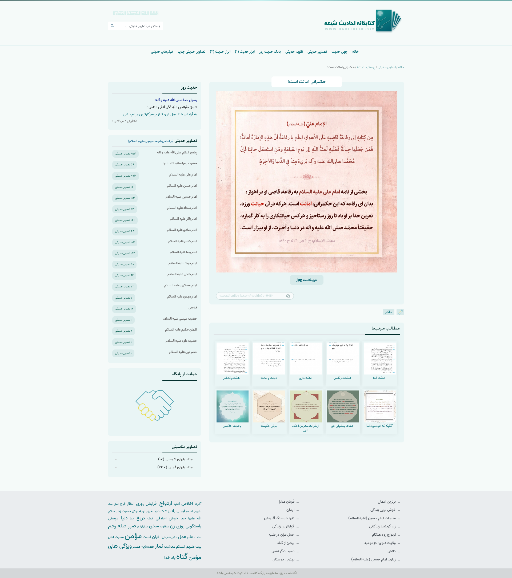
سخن (154, 526)
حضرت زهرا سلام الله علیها (180, 163)
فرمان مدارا (287, 502)
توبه (142, 511)
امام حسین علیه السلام (181, 197)
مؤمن (133, 536)
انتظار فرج (127, 504)
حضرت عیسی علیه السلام (180, 318)
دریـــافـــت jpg (307, 280)
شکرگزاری (142, 526)
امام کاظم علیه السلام (182, 241)
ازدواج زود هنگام (384, 535)
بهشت (165, 511)
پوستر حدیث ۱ (366, 67)
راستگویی (193, 526)
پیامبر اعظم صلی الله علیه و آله (177, 152)
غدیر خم (171, 537)
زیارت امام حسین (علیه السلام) (374, 559)
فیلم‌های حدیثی (162, 52)
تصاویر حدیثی (317, 52)
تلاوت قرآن (152, 511)
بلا (173, 511)
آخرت (198, 504)
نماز (159, 546)
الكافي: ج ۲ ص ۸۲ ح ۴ (124, 121)
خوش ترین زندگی (383, 510)
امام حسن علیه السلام (182, 186)
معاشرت (169, 546)
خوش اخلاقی (167, 518)
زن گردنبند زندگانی (383, 526)
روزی (180, 526)
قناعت (147, 537)
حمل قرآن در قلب (282, 535)
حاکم (388, 312)
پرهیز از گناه (286, 543)
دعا (132, 518)
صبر (132, 526)
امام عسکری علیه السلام (180, 285)
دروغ (141, 518)
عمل (182, 536)
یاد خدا (169, 557)
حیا (183, 518)
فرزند (163, 537)
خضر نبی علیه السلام (183, 352)
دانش (392, 551)
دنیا (124, 518)
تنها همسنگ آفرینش (279, 518)
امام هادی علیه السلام (182, 274)
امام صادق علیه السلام (182, 230)
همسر (137, 546)
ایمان (290, 510)
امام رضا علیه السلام (183, 252)
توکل (135, 511)
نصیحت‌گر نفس (283, 551)
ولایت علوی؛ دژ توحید (380, 543)
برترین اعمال (387, 502)
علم (190, 537)
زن (172, 526)
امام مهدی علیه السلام (182, 296)
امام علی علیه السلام (183, 174)
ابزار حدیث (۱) (245, 52)
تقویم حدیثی (294, 52)
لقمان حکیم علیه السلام (181, 329)
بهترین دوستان (284, 559)
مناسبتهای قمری (181, 467)
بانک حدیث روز (270, 52)
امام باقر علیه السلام (183, 219)
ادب (177, 504)
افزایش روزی (147, 503)
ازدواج (165, 503)
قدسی (193, 307)
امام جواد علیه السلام (183, 263)
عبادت (197, 537)
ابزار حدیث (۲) (220, 52)
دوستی (113, 518)
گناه (182, 556)
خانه (355, 52)
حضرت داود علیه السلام (181, 341)
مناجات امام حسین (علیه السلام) (372, 518)
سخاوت (164, 526)
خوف (150, 518)
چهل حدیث (339, 52)
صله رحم (117, 526)
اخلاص (187, 503)
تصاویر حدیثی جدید (191, 52)
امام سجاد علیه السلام (182, 208)
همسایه (147, 546)
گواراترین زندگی (283, 526)
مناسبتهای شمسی (179, 459)
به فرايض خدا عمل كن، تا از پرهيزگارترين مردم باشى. (159, 114)
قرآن (155, 536)
